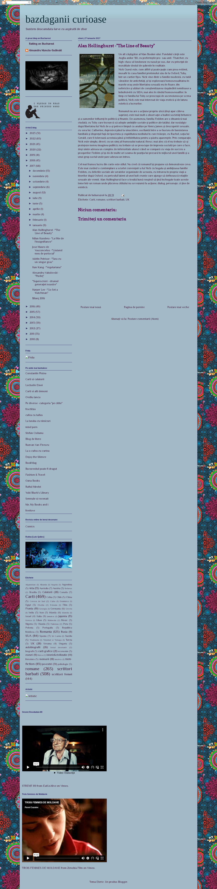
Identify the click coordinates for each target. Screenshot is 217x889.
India (31, 612)
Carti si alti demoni (36, 391)
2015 (32, 311)
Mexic (64, 620)
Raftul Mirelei (33, 486)
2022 (32, 138)
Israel (28, 616)
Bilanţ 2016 (38, 298)
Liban (39, 620)
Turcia (69, 639)
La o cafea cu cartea (37, 450)
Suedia (68, 636)
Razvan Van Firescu (37, 444)
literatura (30, 659)
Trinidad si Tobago (52, 640)
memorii (44, 659)
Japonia (62, 616)
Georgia (43, 608)
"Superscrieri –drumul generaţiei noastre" (45, 283)
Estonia (53, 605)
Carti (92, 199)
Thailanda (34, 640)
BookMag (31, 462)
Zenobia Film (75, 867)
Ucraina (47, 643)
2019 (32, 155)
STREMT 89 (29, 785)
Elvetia (41, 605)
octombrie (39, 181)
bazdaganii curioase (65, 19)
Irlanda (52, 612)
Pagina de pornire (134, 307)
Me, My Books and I (36, 504)
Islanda (65, 612)
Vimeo (64, 785)
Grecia (69, 608)
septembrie (39, 187)
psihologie (63, 664)
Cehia (49, 597)
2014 (32, 317)
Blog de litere (33, 439)
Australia (44, 588)
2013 (32, 322)
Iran (42, 612)
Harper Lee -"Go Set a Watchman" (45, 291)
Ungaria (63, 643)
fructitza (30, 409)
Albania (43, 584)
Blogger (122, 881)
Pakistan (55, 624)
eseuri (29, 654)
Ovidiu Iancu (33, 397)
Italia (39, 616)
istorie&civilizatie (57, 654)
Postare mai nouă (91, 307)
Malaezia (52, 620)
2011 (32, 333)
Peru (65, 624)
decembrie (39, 170)
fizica (40, 655)
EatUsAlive (49, 785)
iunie (36, 203)
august (37, 192)
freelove (30, 510)
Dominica (64, 601)
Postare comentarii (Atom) (143, 318)
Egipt (28, 605)
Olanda (41, 624)
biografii (29, 651)
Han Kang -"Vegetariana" (47, 267)
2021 (32, 144)
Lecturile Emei (34, 385)
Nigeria (29, 624)
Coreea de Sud (37, 601)
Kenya (28, 620)
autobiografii (32, 647)
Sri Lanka (56, 636)
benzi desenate (59, 647)
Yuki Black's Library (37, 492)
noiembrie (39, 176)
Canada (64, 592)
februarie (38, 219)
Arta (31, 588)
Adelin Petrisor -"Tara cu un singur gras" (46, 260)
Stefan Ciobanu (34, 433)
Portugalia (47, 627)
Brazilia (33, 592)
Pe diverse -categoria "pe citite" (44, 403)
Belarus (68, 588)
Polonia (29, 627)
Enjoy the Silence (35, 456)
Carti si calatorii (34, 379)
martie (37, 214)
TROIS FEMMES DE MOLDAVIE (41, 867)
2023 (32, 133)
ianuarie (38, 225)
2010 (32, 339)
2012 (32, 328)
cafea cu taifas (34, 415)
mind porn (31, 427)
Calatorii (47, 592)
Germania (56, 608)
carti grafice (45, 651)
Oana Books (32, 480)
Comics (30, 526)
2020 (32, 149)
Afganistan (30, 584)
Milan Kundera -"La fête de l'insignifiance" (48, 240)
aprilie (37, 209)
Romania (46, 631)
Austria (56, 588)
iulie (35, 198)
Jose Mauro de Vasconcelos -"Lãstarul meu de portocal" (47, 250)
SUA (28, 635)
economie (63, 651)
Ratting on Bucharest (41, 43)
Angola (54, 584)
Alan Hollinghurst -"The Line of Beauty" (46, 231)
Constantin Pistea (35, 373)
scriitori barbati (115, 199)
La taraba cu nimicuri (38, 421)
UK (127, 199)
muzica (58, 659)
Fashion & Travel (35, 474)
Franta (29, 608)
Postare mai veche (178, 307)
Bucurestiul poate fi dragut (41, 468)
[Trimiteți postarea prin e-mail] (122, 195)
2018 (32, 160)
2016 (32, 306)
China (69, 597)
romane (100, 199)
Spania (43, 636)
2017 (32, 165)
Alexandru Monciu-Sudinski (45, 50)
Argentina (67, 584)
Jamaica (50, 616)
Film (65, 605)
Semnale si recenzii (36, 498)
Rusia (64, 631)
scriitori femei (62, 674)
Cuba (52, 601)
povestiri (47, 664)
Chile (59, 597)
